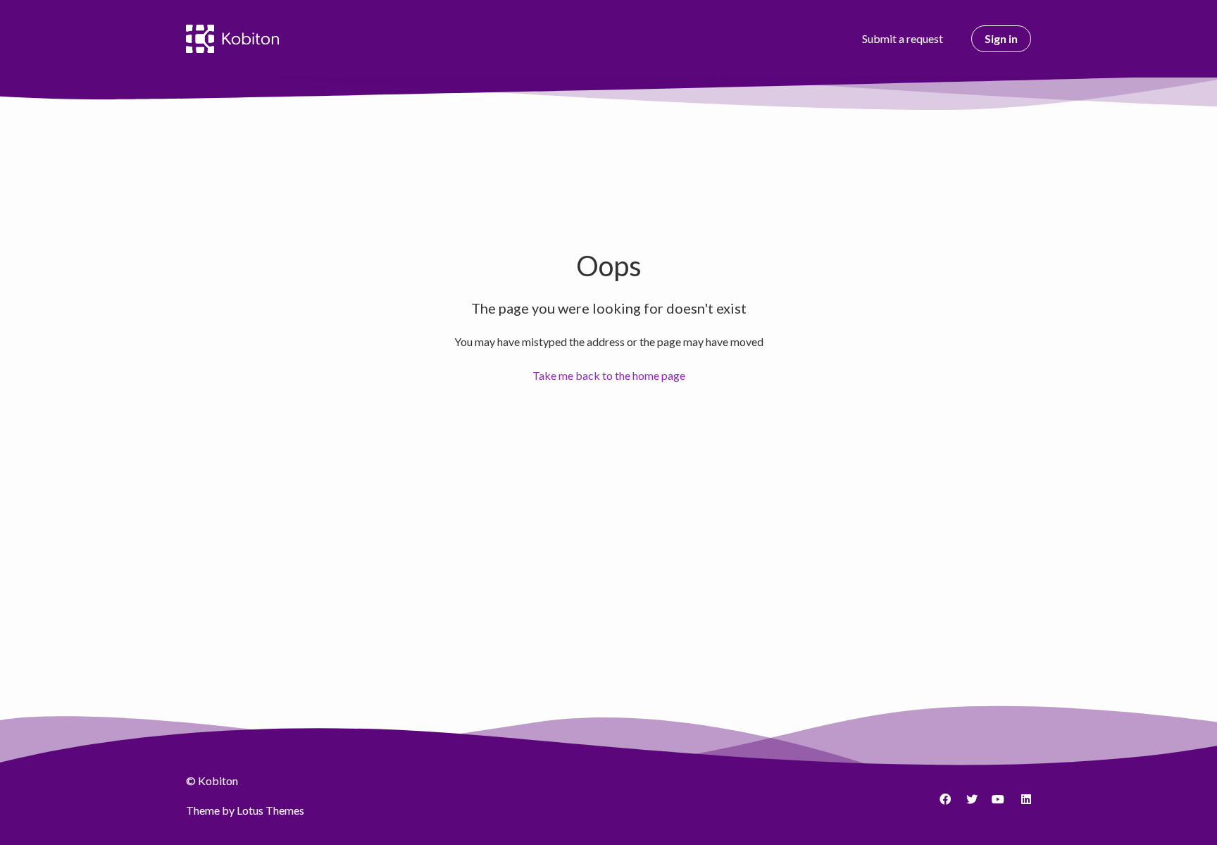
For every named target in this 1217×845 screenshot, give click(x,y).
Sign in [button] (1001, 38)
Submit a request (902, 38)
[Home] (232, 39)
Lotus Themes (270, 810)
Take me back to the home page (608, 375)
